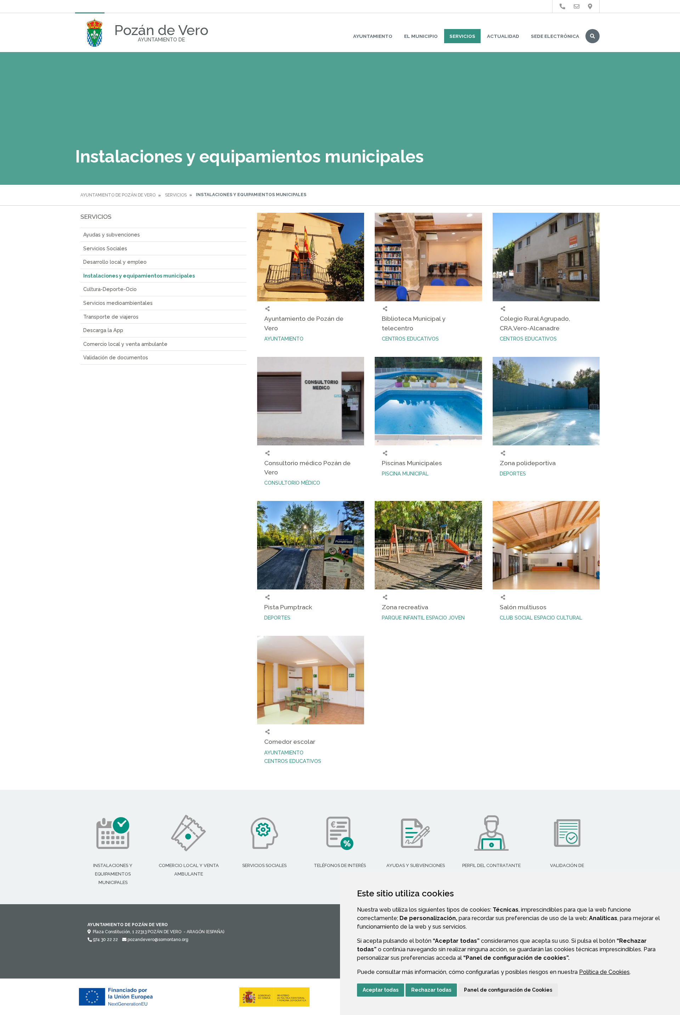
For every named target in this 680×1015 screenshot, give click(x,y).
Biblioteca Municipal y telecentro (414, 323)
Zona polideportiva (528, 463)
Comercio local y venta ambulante (125, 344)
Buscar (592, 36)
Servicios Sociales (105, 248)
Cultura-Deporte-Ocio (110, 289)
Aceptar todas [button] (380, 990)
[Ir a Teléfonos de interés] (562, 6)
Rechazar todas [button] (431, 990)
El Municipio (421, 36)
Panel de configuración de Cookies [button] (508, 990)
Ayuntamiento (372, 36)
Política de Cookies (604, 972)
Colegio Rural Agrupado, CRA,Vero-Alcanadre (535, 323)
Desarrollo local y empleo (115, 262)
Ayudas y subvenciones (111, 235)
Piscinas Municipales (412, 463)
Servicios (462, 36)
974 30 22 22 (105, 939)
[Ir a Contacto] (576, 6)
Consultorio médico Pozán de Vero (307, 467)
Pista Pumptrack (288, 607)
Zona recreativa (405, 607)
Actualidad (503, 36)
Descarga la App (103, 330)
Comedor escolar (289, 741)
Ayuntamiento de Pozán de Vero (117, 195)
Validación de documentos (115, 357)
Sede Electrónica (555, 36)
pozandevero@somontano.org (157, 939)
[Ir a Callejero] (590, 6)
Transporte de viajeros (110, 317)
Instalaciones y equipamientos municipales (139, 276)
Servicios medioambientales (118, 303)
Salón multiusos (523, 607)
